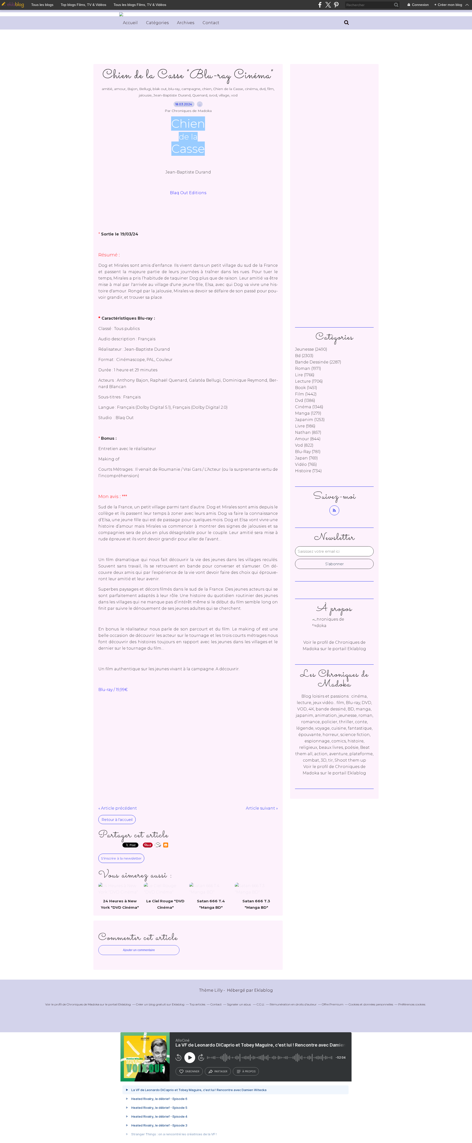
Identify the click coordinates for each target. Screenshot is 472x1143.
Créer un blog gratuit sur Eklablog (160, 1004)
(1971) (308, 368)
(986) (305, 426)
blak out (160, 89)
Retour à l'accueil (117, 819)
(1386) (305, 400)
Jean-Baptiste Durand (172, 95)
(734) (308, 471)
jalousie (145, 95)
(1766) (304, 375)
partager (220, 1071)
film (270, 89)
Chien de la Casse (228, 89)
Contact (211, 22)
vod (234, 95)
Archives (185, 22)
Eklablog (263, 990)
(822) (304, 445)
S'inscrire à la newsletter (121, 858)
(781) (308, 451)
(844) (308, 439)
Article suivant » (262, 808)
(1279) (308, 413)
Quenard (199, 95)
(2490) (311, 349)
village (224, 95)
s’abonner (192, 1071)
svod (213, 95)
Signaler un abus (239, 1004)
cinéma (251, 89)
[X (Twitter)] (328, 5)
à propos (248, 1071)
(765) (306, 464)
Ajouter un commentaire (139, 950)
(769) (306, 458)
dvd (262, 89)
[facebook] (320, 5)
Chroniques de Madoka (83, 1004)
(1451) (306, 387)
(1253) (310, 419)
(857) (308, 432)
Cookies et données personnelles (371, 1004)
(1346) (309, 407)
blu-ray (174, 89)
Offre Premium (332, 1004)
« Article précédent (117, 808)
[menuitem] (130, 23)
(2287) (318, 362)
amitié (107, 89)
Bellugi (145, 89)
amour (120, 89)
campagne (190, 89)
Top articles (197, 1004)
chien (206, 89)
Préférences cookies (411, 1004)
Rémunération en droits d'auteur (293, 1004)
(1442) (306, 394)
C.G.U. (261, 1004)
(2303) (304, 355)
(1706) (309, 381)
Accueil (130, 22)
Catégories (157, 22)
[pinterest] (336, 5)
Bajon (132, 89)
